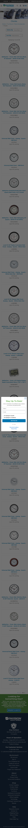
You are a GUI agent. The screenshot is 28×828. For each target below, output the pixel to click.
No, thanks (14, 424)
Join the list (14, 420)
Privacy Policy (14, 428)
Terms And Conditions (14, 427)
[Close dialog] (25, 398)
